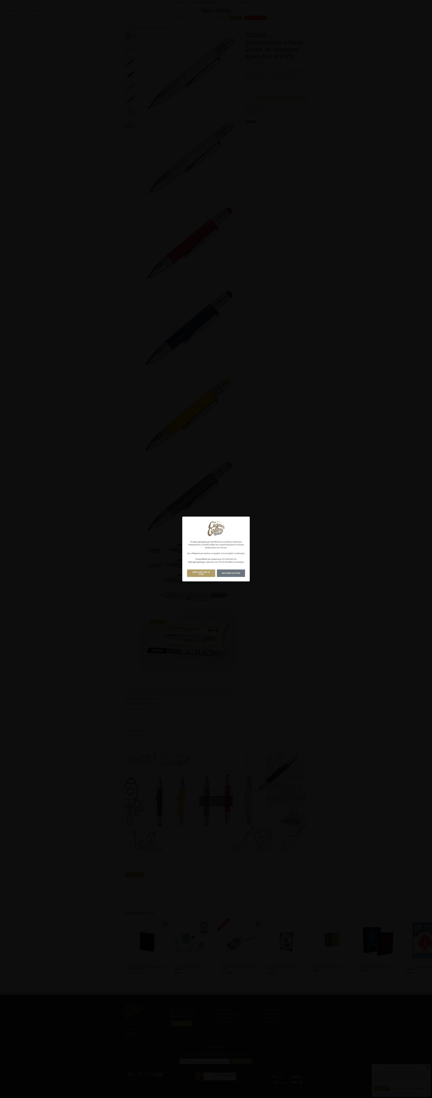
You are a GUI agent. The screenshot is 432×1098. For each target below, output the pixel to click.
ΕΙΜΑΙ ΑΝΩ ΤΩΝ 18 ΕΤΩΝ (201, 573)
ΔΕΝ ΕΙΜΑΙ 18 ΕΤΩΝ (231, 573)
